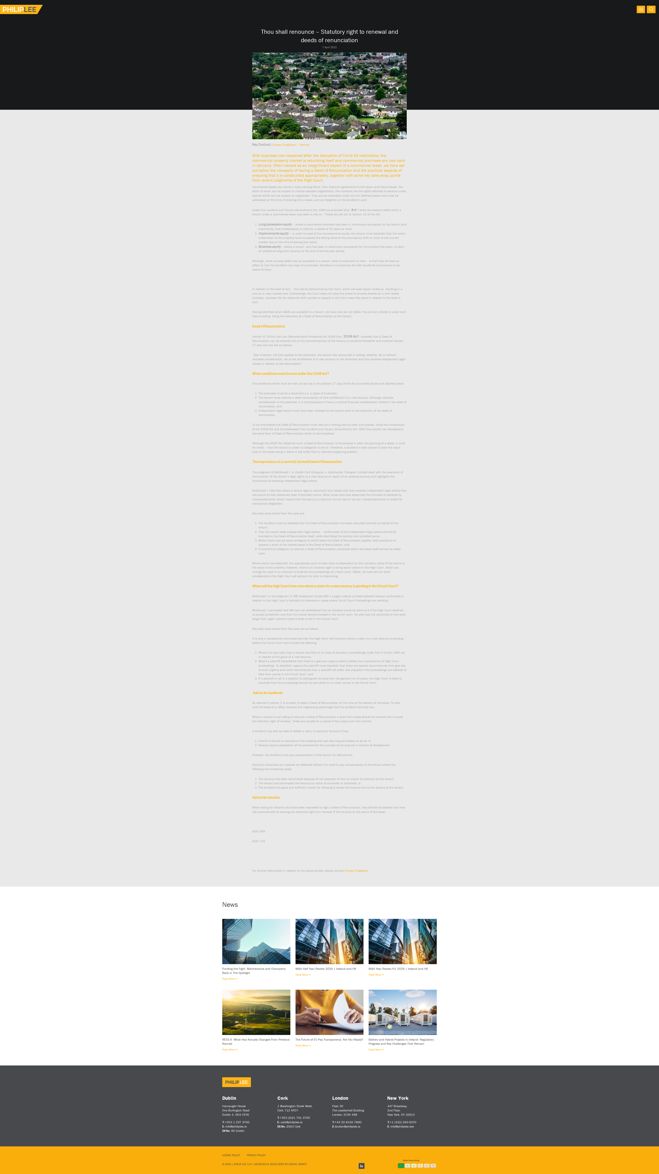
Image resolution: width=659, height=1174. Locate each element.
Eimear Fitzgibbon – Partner (291, 144)
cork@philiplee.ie (291, 1122)
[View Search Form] (651, 9)
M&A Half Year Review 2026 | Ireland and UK (326, 969)
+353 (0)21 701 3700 (295, 1117)
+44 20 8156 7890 (348, 1122)
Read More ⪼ (230, 979)
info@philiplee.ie (236, 1126)
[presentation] (256, 941)
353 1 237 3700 (238, 1122)
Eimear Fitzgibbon (356, 870)
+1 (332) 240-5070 (403, 1122)
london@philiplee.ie (347, 1126)
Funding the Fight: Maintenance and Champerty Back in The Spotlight (254, 971)
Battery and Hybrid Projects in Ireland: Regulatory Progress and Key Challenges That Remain (401, 1041)
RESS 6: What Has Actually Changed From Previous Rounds (256, 1041)
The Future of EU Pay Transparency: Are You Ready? (329, 1039)
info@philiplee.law (402, 1126)
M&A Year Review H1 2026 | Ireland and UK (398, 968)
